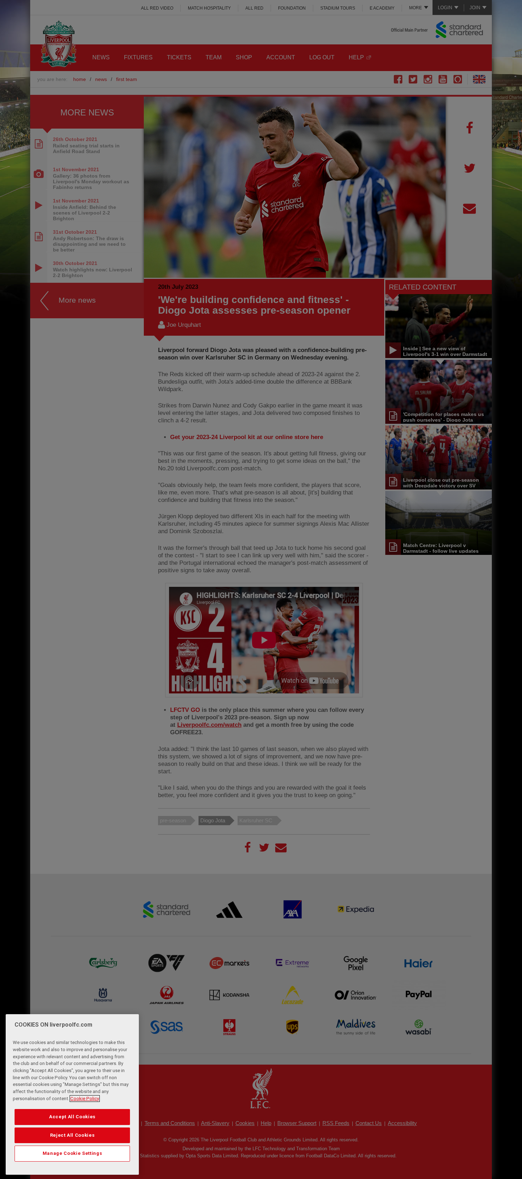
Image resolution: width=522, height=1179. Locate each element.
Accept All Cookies (72, 1116)
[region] (72, 1094)
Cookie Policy (84, 1098)
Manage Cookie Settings (72, 1153)
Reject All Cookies (72, 1135)
